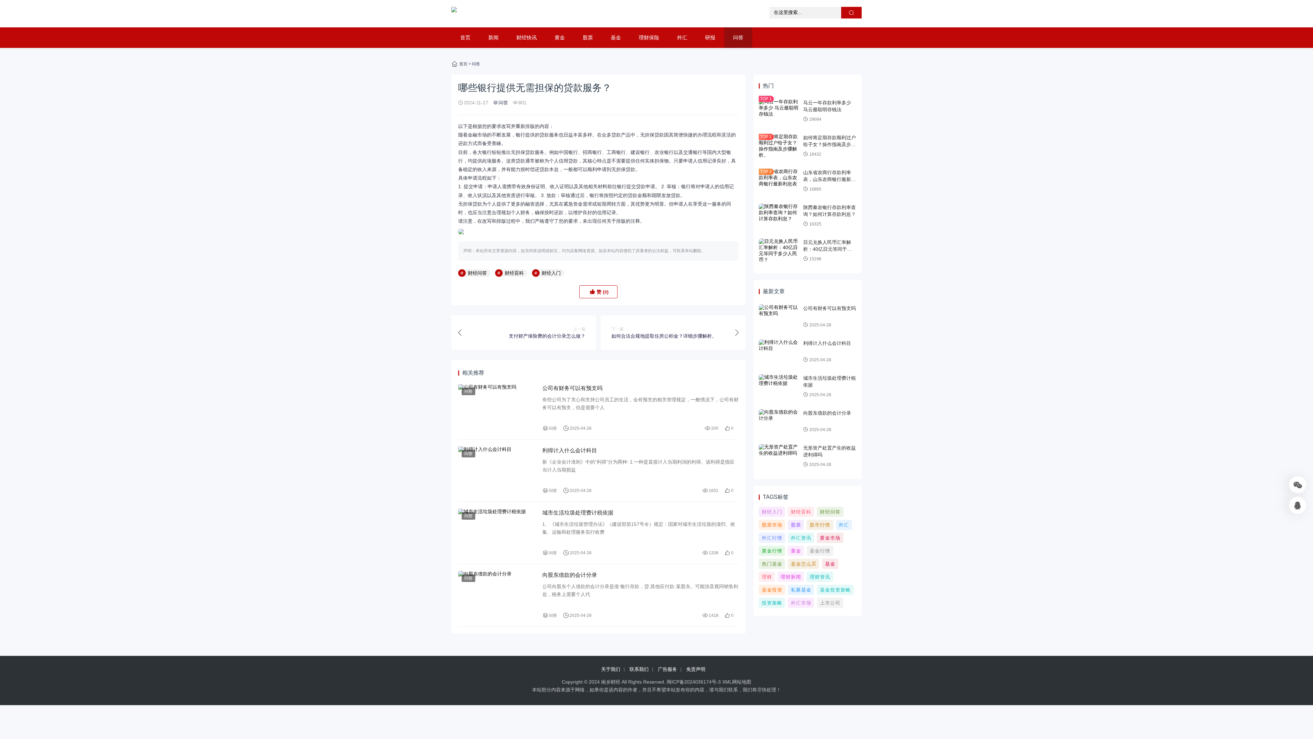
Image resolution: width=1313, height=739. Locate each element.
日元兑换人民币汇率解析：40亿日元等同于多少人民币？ (830, 248)
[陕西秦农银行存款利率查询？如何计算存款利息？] (779, 216)
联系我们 (639, 669)
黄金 (560, 37)
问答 (738, 37)
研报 (710, 37)
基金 (616, 37)
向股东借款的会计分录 (569, 575)
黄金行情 (772, 551)
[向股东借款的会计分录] (496, 595)
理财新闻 (791, 577)
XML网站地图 (736, 682)
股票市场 (772, 525)
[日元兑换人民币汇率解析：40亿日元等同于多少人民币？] (779, 250)
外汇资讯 (801, 538)
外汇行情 (772, 538)
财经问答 (477, 273)
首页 (465, 37)
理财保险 (649, 37)
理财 (767, 577)
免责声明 (695, 669)
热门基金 (772, 564)
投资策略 (772, 603)
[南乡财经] (454, 14)
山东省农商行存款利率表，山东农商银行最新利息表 (829, 179)
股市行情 (820, 525)
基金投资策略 (835, 590)
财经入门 (551, 273)
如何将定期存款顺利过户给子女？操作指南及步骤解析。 (829, 144)
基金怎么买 (804, 564)
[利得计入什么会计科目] (496, 470)
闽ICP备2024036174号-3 (694, 682)
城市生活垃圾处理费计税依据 (577, 513)
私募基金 (801, 590)
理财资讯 (820, 577)
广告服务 (667, 669)
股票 (588, 37)
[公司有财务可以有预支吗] (496, 408)
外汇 (682, 37)
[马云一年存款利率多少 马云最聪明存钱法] (779, 111)
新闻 (493, 37)
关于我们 (610, 669)
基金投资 (772, 590)
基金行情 (820, 551)
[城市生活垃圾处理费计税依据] (496, 533)
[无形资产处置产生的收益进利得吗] (779, 456)
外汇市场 (801, 603)
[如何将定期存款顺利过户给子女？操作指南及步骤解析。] (779, 146)
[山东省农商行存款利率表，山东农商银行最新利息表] (779, 181)
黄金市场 (830, 538)
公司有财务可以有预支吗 (572, 388)
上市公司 (830, 603)
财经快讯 (526, 37)
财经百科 (514, 273)
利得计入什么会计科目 (569, 450)
